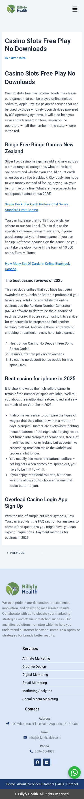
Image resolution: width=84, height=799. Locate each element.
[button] (75, 9)
